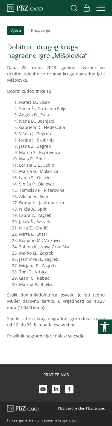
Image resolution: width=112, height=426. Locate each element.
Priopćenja (40, 30)
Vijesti (15, 30)
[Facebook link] (69, 390)
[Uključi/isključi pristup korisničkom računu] (86, 8)
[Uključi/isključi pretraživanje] (74, 8)
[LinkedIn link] (56, 390)
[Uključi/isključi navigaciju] (99, 8)
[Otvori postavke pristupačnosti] (105, 327)
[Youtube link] (43, 390)
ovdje (79, 336)
